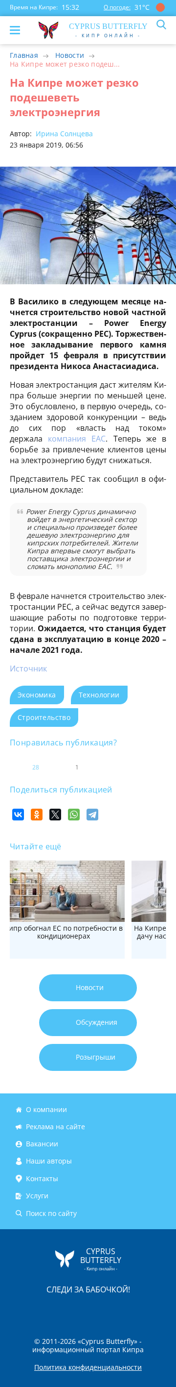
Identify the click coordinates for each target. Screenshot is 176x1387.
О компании (46, 1109)
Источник (28, 668)
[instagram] (55, 1309)
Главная (24, 55)
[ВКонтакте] (18, 814)
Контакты (42, 1178)
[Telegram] (92, 814)
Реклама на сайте (55, 1126)
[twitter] (77, 1309)
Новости (69, 55)
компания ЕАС (77, 438)
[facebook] (33, 1309)
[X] (55, 814)
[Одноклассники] (36, 814)
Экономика (37, 694)
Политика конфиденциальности (88, 1367)
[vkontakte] (122, 1309)
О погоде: (117, 7)
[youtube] (144, 1309)
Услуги (37, 1195)
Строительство (44, 717)
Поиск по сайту (51, 1213)
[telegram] (100, 1309)
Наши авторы (49, 1161)
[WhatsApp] (74, 814)
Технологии (99, 694)
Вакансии (42, 1143)
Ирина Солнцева (63, 133)
